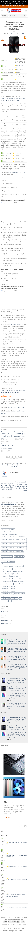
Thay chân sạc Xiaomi (7, 574)
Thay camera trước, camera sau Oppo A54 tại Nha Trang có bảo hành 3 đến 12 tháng (21, 486)
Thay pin (24, 924)
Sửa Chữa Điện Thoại (6, 465)
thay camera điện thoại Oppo (16, 172)
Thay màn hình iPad (6, 578)
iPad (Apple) (11, 529)
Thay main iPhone (14, 576)
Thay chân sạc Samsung (17, 571)
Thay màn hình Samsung (7, 583)
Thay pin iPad (5, 596)
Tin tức (14, 20)
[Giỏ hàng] (26, 10)
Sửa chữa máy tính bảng (7, 556)
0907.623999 (19, 79)
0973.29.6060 (20, 407)
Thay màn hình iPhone (17, 578)
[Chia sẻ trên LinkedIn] (21, 457)
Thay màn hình (17, 924)
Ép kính (10, 924)
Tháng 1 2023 (5, 620)
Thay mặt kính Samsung (19, 593)
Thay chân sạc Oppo (6, 571)
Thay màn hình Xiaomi (20, 583)
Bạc (2, 529)
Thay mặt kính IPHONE (7, 593)
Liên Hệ (10, 926)
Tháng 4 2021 (5, 623)
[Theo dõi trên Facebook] (17, 826)
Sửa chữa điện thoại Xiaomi (8, 564)
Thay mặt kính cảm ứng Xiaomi (9, 591)
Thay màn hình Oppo (6, 581)
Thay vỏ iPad (15, 598)
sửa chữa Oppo (15, 324)
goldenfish (21, 33)
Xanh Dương (4, 601)
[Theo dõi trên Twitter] (22, 826)
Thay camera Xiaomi (18, 569)
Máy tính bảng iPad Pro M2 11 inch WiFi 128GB (12, 551)
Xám (10, 601)
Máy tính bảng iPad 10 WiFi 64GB (9, 534)
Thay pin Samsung (6, 598)
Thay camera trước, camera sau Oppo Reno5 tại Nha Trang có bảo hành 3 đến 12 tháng (6, 435)
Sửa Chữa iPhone (14, 554)
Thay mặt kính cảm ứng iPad (8, 586)
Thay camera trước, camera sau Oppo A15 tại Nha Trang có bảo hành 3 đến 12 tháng (7, 446)
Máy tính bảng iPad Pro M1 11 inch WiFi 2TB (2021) (13, 537)
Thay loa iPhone (16, 574)
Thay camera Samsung (7, 569)
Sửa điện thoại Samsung (7, 566)
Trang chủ (4, 924)
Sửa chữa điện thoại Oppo (18, 465)
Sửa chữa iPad (5, 554)
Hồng (6, 529)
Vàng (20, 598)
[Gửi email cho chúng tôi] (25, 826)
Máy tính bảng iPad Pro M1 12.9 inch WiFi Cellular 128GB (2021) (13, 548)
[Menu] (2, 10)
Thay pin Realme (13, 596)
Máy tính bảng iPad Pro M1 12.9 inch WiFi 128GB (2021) (13, 544)
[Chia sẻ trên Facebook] (9, 457)
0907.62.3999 (11, 407)
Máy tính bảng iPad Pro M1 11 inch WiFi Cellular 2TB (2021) (13, 540)
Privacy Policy (20, 926)
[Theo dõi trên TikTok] (20, 826)
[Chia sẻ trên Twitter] (12, 457)
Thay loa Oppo (5, 576)
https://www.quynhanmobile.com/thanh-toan (17, 880)
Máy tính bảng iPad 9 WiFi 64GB (9, 532)
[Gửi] (25, 15)
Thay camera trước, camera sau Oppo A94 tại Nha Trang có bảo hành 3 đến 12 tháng (20, 434)
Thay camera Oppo (18, 566)
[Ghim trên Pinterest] (18, 457)
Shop (14, 926)
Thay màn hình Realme (18, 581)
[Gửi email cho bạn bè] (15, 457)
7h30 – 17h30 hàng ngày (20, 66)
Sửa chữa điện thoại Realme (8, 561)
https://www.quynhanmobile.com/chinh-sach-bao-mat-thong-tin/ (17, 895)
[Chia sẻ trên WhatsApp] (7, 457)
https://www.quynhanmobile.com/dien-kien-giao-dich (16, 855)
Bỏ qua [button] (21, 3)
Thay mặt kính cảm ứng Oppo (8, 588)
